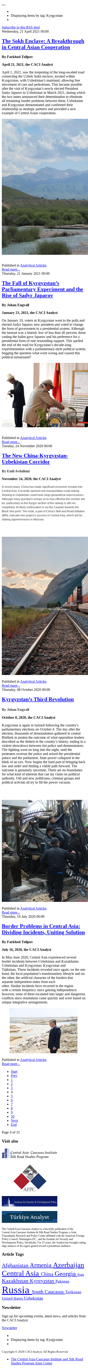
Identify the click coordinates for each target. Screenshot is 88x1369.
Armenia (41, 1265)
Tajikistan (73, 1292)
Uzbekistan (33, 1298)
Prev (14, 1076)
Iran (80, 1274)
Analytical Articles (33, 265)
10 (12, 1116)
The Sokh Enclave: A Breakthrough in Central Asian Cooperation (43, 44)
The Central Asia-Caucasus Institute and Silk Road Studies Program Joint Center (47, 1361)
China (48, 1274)
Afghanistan (16, 1265)
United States (13, 1298)
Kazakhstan (16, 1281)
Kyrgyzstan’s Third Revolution (38, 699)
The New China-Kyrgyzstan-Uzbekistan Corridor (35, 459)
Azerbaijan (68, 1265)
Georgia (66, 1273)
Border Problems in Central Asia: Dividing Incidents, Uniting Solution (43, 929)
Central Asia (21, 1273)
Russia (17, 1290)
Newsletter (9, 1328)
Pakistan (62, 1281)
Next (14, 1120)
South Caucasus (48, 1291)
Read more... (11, 269)
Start (14, 1071)
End (14, 1124)
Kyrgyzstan (43, 1281)
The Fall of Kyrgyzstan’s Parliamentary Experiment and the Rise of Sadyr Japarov (42, 289)
